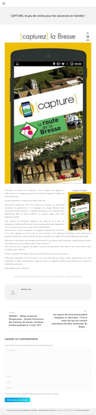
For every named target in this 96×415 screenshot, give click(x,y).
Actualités (25, 277)
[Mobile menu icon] (3, 3)
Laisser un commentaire (74, 277)
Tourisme (42, 277)
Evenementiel (33, 277)
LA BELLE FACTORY (69, 410)
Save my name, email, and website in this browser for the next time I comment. (33, 394)
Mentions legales (82, 410)
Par (49, 277)
